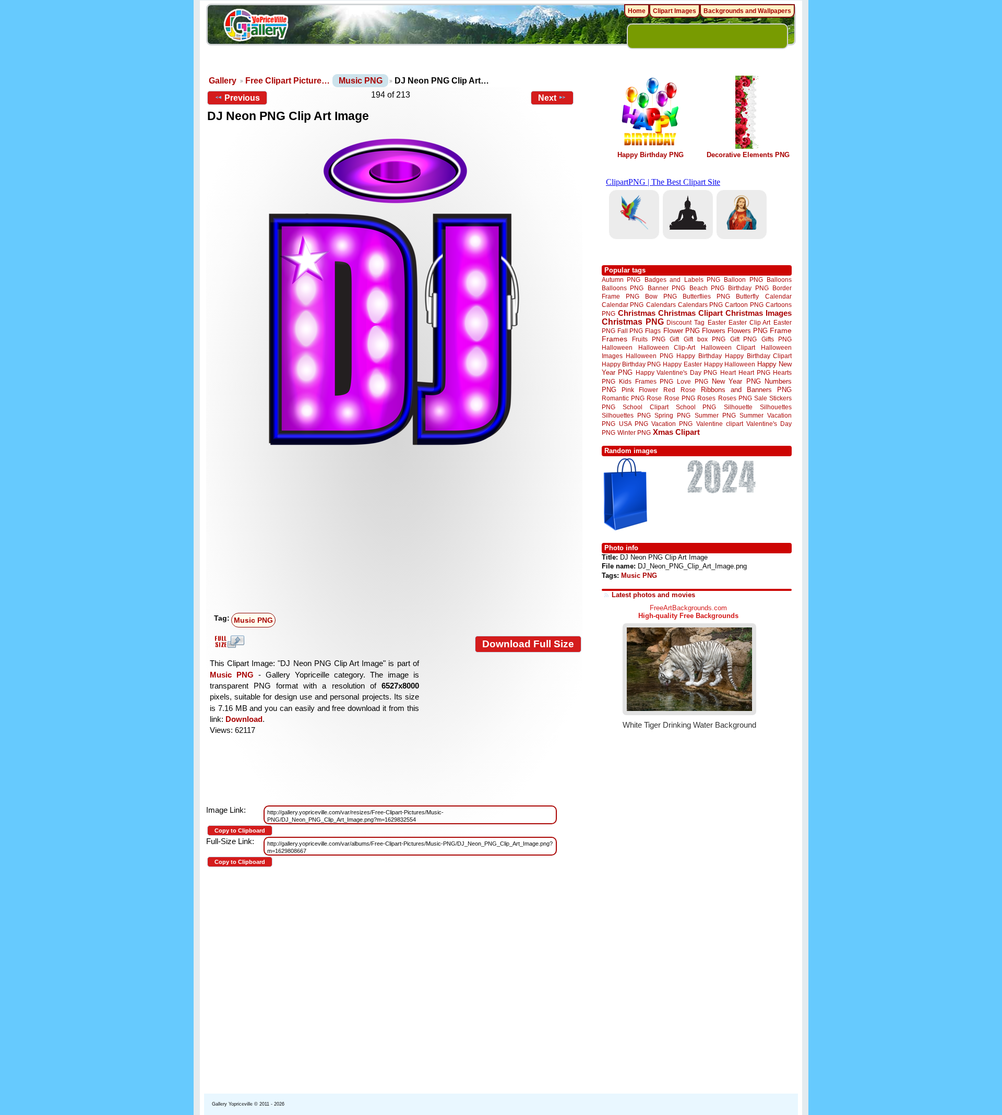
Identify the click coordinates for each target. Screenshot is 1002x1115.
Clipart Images (674, 11)
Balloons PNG (622, 287)
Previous (242, 97)
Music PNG (361, 80)
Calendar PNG (622, 304)
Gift (674, 339)
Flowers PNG (747, 331)
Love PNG (692, 381)
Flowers (713, 331)
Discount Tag (685, 322)
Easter (717, 322)
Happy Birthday (698, 355)
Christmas (636, 313)
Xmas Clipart (676, 432)
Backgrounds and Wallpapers (747, 11)
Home (637, 11)
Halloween (617, 347)
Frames (614, 339)
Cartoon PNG (744, 304)
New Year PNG (736, 381)
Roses (706, 398)
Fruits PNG (648, 339)
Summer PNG (715, 415)
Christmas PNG (633, 321)
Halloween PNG (649, 355)
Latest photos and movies (653, 595)
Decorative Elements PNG (748, 155)
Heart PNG (754, 372)
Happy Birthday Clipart (758, 355)
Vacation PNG (672, 423)
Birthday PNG (748, 287)
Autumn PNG (621, 279)
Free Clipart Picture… (287, 80)
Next (547, 97)
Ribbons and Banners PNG (746, 390)
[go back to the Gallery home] (256, 26)
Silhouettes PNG (626, 415)
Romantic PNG (623, 398)
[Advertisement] (396, 531)
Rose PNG (679, 398)
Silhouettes (776, 407)
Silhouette (738, 407)
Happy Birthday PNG (650, 155)
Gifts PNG (776, 339)
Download (244, 719)
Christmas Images (758, 313)
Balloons (779, 279)
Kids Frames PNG (646, 381)
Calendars (661, 304)
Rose (654, 398)
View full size (228, 641)
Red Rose (679, 389)
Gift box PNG (704, 339)
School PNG (696, 407)
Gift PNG (743, 339)
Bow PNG (661, 296)
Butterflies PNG (706, 296)
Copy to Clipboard (239, 830)
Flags (653, 330)
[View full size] (394, 292)
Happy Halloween (729, 364)
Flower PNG (681, 331)
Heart (728, 372)
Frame (781, 331)
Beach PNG (706, 287)
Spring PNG (672, 415)
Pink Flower (640, 389)
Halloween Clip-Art (667, 347)
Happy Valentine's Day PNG (676, 372)
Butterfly (747, 296)
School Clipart (645, 407)
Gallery (222, 80)
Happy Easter (682, 364)
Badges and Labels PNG (682, 279)
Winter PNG (634, 432)
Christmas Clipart (690, 313)
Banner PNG (666, 287)
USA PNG (633, 423)
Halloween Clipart (728, 347)
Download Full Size (528, 643)
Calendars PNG (700, 304)
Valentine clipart (719, 423)
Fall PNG (630, 330)
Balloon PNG (743, 279)
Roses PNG (735, 398)
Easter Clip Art (749, 322)
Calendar (778, 296)
